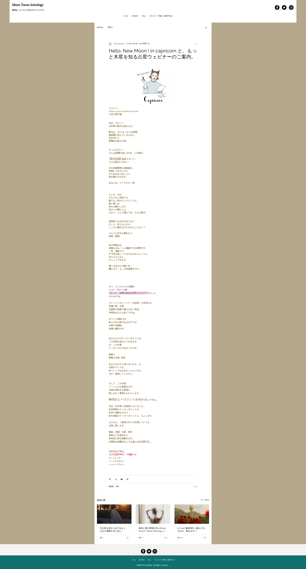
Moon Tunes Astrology (27, 5)
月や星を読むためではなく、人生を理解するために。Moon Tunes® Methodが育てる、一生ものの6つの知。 (114, 529)
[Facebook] (277, 7)
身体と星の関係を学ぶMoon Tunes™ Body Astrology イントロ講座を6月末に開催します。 (153, 529)
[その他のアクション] (195, 43)
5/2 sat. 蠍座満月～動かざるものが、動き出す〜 (191, 529)
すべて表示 (205, 500)
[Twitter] (284, 7)
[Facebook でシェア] (110, 479)
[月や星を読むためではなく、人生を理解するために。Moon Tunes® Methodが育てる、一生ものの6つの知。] (114, 514)
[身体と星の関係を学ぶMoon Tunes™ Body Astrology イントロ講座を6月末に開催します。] (153, 514)
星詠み (110, 27)
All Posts (100, 27)
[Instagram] (291, 7)
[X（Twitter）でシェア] (116, 479)
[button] (206, 27)
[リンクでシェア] (127, 479)
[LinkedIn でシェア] (121, 479)
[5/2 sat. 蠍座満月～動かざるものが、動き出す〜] (192, 514)
